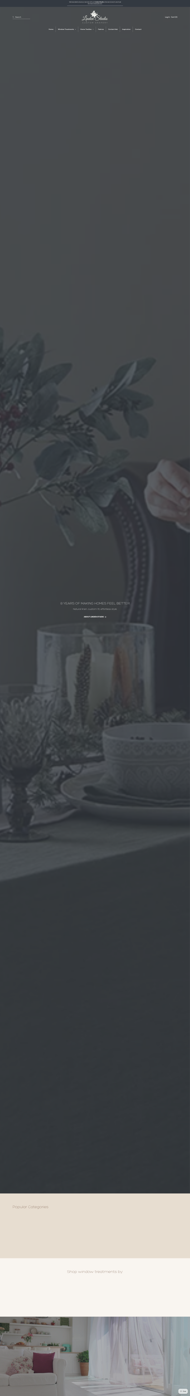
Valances (150, 1295)
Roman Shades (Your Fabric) (27, 1250)
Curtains (151, 1301)
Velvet (95, 1298)
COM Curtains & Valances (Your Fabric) (125, 1251)
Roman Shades (150, 1304)
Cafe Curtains (151, 1298)
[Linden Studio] (95, 17)
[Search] (14, 17)
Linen (95, 1295)
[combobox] (21, 17)
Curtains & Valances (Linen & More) (94, 1250)
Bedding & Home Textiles (160, 1250)
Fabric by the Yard (60, 1250)
